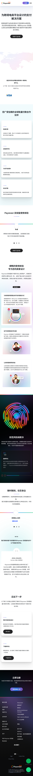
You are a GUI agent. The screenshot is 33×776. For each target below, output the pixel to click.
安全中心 (19, 731)
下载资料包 (8, 658)
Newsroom (20, 702)
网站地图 (19, 736)
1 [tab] (14, 243)
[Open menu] (31, 3)
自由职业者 (5, 707)
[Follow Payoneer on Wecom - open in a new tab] (15, 748)
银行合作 (4, 726)
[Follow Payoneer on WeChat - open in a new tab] (12, 748)
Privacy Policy (11, 759)
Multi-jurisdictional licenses (22, 711)
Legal (11, 756)
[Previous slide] (2, 475)
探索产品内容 (16, 36)
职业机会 (4, 741)
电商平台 (4, 712)
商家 (3, 709)
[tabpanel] (16, 232)
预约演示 (16, 287)
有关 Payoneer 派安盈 (7, 738)
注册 (25, 3)
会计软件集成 (5, 729)
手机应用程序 (20, 714)
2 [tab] (16, 243)
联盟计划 (4, 721)
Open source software (23, 717)
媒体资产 (19, 705)
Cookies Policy (22, 756)
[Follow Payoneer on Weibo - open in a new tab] (20, 748)
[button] (28, 761)
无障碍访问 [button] (20, 739)
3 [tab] (18, 243)
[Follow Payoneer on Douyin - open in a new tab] (18, 748)
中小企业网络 (20, 719)
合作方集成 (5, 724)
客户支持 (19, 729)
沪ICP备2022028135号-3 (19, 771)
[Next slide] (5, 475)
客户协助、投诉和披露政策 (24, 734)
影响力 (19, 708)
